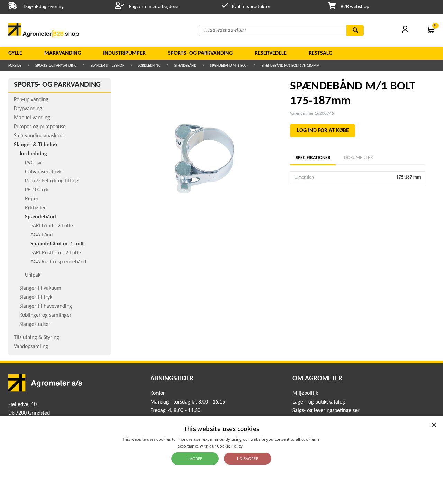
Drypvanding (28, 109)
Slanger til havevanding (45, 306)
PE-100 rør (37, 190)
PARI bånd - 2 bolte (51, 226)
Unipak (32, 275)
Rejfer (32, 199)
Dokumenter (358, 158)
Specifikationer (313, 158)
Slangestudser (35, 324)
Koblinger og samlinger (45, 315)
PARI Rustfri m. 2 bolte (55, 253)
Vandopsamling (31, 346)
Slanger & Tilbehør (107, 66)
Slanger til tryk (35, 297)
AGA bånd (41, 235)
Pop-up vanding (31, 100)
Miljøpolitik (305, 393)
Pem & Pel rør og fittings (52, 181)
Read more (255, 446)
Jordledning (149, 66)
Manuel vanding (32, 118)
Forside (14, 66)
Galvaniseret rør (43, 172)
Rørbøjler (35, 208)
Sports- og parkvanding (200, 53)
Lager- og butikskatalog (318, 402)
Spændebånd (185, 66)
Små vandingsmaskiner (39, 136)
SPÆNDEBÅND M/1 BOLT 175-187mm (290, 66)
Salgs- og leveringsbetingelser (326, 411)
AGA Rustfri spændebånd (58, 262)
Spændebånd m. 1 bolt (229, 66)
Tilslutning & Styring (36, 337)
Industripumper (124, 53)
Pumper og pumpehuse (40, 127)
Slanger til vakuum (40, 288)
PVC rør (33, 163)
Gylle (15, 53)
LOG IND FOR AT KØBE (323, 130)
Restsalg (320, 53)
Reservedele (271, 53)
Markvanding (62, 53)
